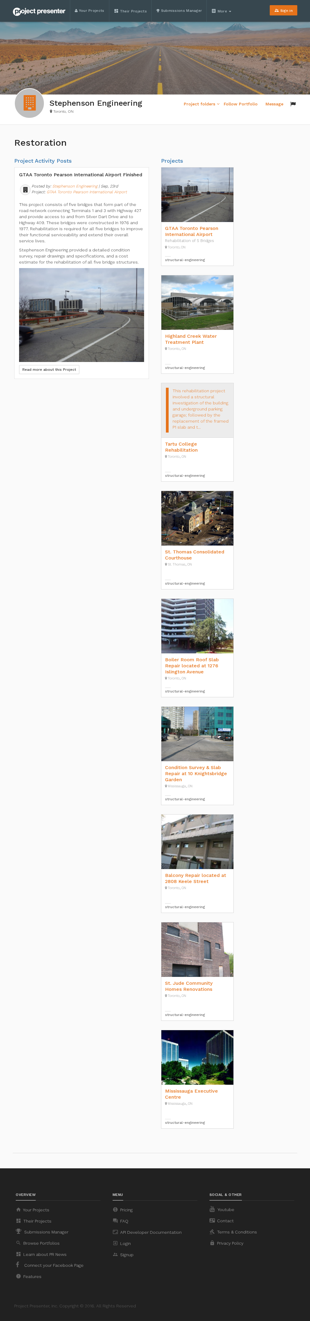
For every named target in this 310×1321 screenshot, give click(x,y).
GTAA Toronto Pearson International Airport (87, 192)
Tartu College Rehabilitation (181, 447)
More (219, 10)
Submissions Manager (181, 10)
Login (122, 1243)
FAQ (120, 1220)
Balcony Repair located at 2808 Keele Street (195, 878)
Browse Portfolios (38, 1243)
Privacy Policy (226, 1243)
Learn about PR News (41, 1254)
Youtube (225, 1209)
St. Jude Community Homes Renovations (189, 986)
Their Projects (130, 10)
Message (274, 103)
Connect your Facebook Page (53, 1265)
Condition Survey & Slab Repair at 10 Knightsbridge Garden (196, 773)
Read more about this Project (49, 369)
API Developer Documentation (147, 1232)
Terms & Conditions (233, 1231)
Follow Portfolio (241, 103)
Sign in (283, 10)
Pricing (123, 1209)
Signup (123, 1254)
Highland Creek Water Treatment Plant (191, 339)
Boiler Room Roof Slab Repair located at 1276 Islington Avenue (192, 666)
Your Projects (91, 10)
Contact (221, 1220)
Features (28, 1276)
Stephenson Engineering (74, 186)
